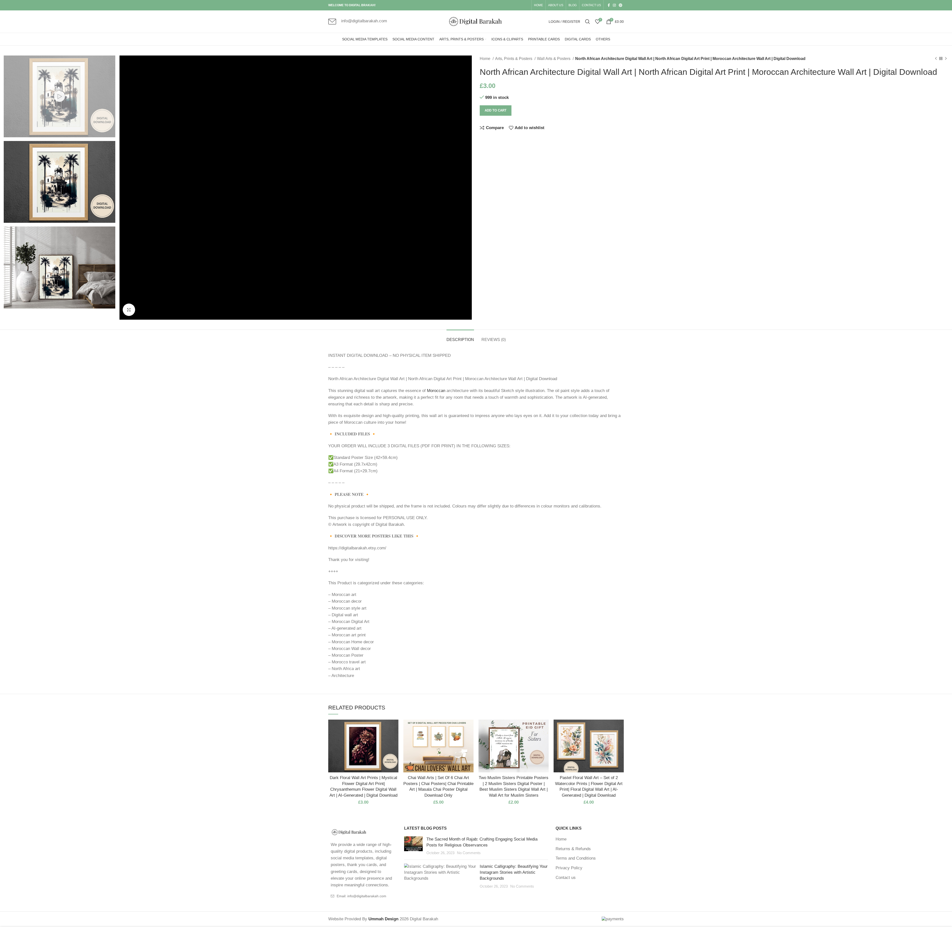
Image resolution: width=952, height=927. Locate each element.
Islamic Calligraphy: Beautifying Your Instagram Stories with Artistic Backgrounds (514, 872)
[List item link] (362, 896)
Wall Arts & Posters (554, 58)
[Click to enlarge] (129, 310)
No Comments (469, 853)
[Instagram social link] (614, 5)
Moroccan (436, 390)
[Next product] (945, 58)
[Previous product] (935, 58)
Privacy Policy (569, 868)
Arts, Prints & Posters (514, 58)
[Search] (588, 22)
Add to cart (495, 110)
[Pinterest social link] (620, 5)
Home (485, 58)
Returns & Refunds (573, 848)
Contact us (566, 877)
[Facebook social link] (608, 5)
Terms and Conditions (576, 858)
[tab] (460, 337)
